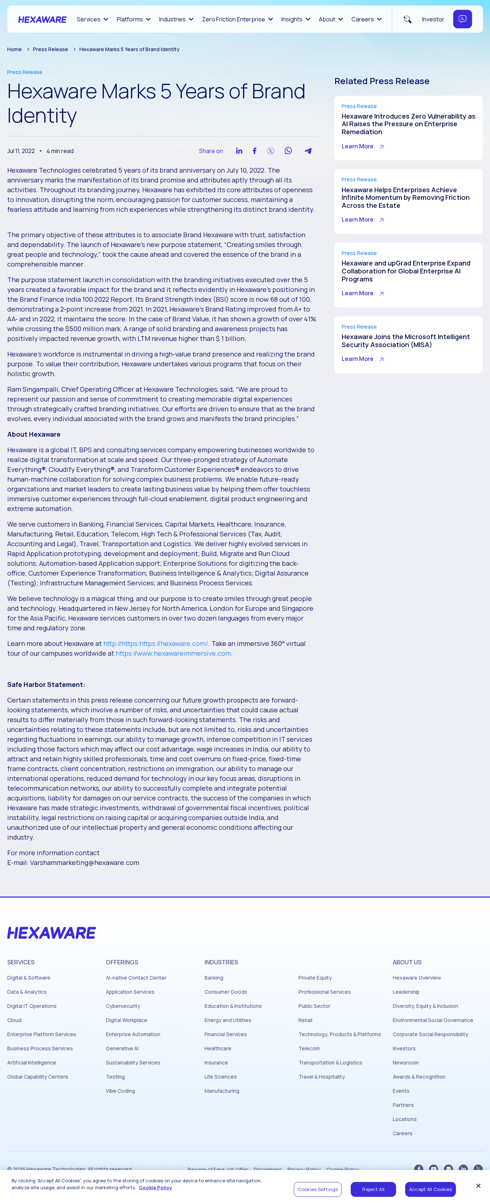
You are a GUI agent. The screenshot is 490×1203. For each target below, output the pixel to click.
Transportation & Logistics (330, 1062)
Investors (404, 1048)
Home (14, 49)
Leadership (406, 992)
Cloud (14, 1020)
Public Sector (314, 1006)
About (327, 19)
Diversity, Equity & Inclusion (425, 1006)
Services (88, 19)
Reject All (373, 1189)
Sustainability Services (133, 1062)
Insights (291, 19)
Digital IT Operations (32, 1006)
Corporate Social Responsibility (430, 1034)
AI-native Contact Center (136, 978)
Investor (433, 19)
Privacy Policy (304, 1169)
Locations (405, 1119)
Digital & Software (28, 978)
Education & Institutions (233, 1006)
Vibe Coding (120, 1091)
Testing (115, 1077)
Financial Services (226, 1034)
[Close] (478, 1186)
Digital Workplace (126, 1020)
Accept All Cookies (430, 1189)
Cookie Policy (342, 1169)
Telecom (309, 1048)
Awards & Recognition (419, 1077)
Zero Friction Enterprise (233, 19)
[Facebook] (418, 1169)
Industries (172, 19)
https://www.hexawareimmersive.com (173, 653)
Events (401, 1091)
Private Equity (315, 978)
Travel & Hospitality (321, 1077)
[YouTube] (433, 1169)
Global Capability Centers (37, 1077)
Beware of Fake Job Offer (218, 1169)
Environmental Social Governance (433, 1020)
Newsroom (406, 1062)
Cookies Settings (318, 1189)
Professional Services (324, 992)
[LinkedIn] (463, 1169)
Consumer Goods (226, 992)
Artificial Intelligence (31, 1062)
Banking (214, 978)
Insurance (216, 1062)
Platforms (130, 19)
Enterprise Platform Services (41, 1034)
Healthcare (218, 1048)
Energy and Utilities (228, 1020)
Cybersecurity (123, 1006)
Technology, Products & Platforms (339, 1034)
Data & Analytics (27, 992)
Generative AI (122, 1048)
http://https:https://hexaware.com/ (155, 643)
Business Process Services (40, 1048)
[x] (478, 1169)
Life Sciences (221, 1077)
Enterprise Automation (133, 1034)
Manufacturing (222, 1091)
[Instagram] (448, 1169)
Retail (305, 1020)
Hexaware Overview (417, 978)
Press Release (50, 49)
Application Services (130, 992)
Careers (362, 19)
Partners (403, 1105)
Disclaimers (268, 1169)
